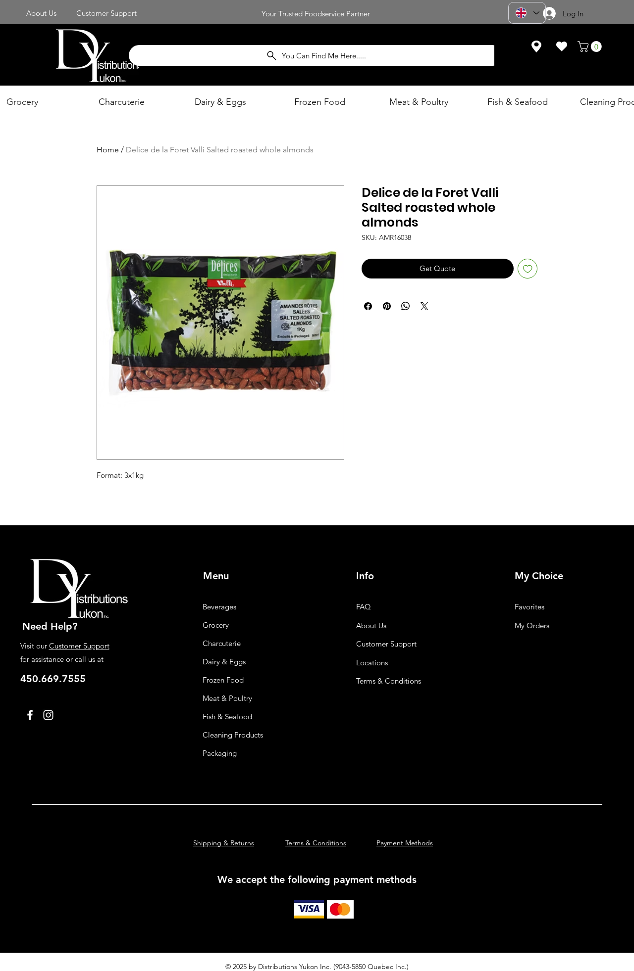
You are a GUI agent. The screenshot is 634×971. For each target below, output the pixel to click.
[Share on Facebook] (368, 306)
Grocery (216, 625)
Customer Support (79, 645)
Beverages (219, 606)
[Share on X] (424, 306)
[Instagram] (48, 715)
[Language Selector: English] (527, 13)
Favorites (529, 606)
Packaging (220, 753)
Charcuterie (222, 643)
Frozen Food (223, 680)
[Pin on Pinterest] (387, 306)
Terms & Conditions (388, 681)
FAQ (363, 606)
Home (108, 149)
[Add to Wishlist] (528, 269)
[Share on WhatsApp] (406, 306)
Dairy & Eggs (224, 661)
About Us (371, 625)
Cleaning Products (233, 735)
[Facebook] (30, 715)
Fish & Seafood (227, 716)
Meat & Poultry (227, 698)
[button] (591, 46)
